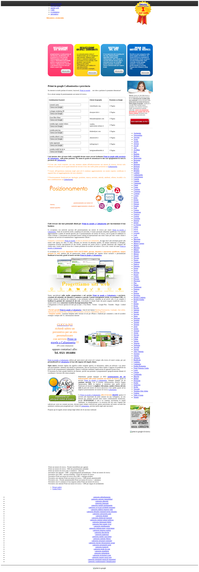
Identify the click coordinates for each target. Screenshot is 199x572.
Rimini (136, 304)
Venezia (136, 343)
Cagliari (136, 173)
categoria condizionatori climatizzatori (102, 562)
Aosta (136, 139)
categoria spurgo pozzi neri (102, 557)
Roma (136, 306)
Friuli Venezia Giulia (141, 368)
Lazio (136, 370)
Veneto (136, 397)
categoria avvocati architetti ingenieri (102, 507)
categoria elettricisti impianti (102, 518)
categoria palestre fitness (102, 539)
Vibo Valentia (138, 352)
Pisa (135, 283)
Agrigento (137, 133)
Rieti (135, 302)
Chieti (136, 185)
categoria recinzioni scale (102, 555)
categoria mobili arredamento (101, 505)
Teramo (136, 325)
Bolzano (137, 166)
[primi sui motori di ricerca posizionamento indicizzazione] (145, 74)
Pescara (136, 279)
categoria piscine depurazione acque (102, 543)
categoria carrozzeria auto (102, 514)
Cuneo (136, 196)
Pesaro (136, 275)
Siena (136, 316)
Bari (135, 152)
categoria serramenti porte (101, 545)
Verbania (137, 345)
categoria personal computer (102, 541)
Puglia (136, 383)
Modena (137, 252)
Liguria (136, 372)
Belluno (136, 156)
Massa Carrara (139, 243)
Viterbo (136, 356)
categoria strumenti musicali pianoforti (102, 559)
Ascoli (136, 146)
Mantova (137, 241)
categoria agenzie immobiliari (102, 499)
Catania (136, 181)
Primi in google (85, 90)
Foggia (136, 206)
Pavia (136, 270)
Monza (136, 254)
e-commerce (55, 12)
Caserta (136, 179)
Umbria (136, 393)
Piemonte (137, 381)
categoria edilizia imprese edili (102, 510)
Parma (136, 268)
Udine (136, 339)
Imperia (136, 221)
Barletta (136, 154)
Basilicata (137, 360)
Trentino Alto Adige (141, 391)
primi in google (56, 4)
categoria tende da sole (102, 549)
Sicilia (136, 387)
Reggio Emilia (139, 300)
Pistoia (136, 285)
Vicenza (136, 354)
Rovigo (136, 308)
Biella (136, 162)
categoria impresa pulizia (102, 530)
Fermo (136, 200)
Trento (136, 333)
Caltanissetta (61, 160)
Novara (136, 258)
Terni (135, 327)
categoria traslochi (101, 547)
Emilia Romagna (140, 366)
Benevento (137, 158)
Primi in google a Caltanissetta (94, 224)
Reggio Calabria (139, 297)
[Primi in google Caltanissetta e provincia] (86, 218)
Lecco (136, 231)
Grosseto (137, 218)
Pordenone (137, 287)
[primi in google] (66, 73)
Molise (136, 379)
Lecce (136, 229)
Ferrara (136, 202)
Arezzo (136, 144)
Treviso (136, 335)
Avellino (137, 150)
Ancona (136, 137)
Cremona (137, 191)
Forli (135, 208)
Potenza (136, 289)
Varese (136, 341)
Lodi (135, 235)
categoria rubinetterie (101, 553)
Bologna (137, 164)
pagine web (55, 8)
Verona (136, 349)
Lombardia (138, 374)
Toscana (137, 389)
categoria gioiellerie (102, 551)
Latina (136, 227)
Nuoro (136, 260)
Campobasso (138, 177)
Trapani (136, 331)
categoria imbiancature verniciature (101, 528)
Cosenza (137, 189)
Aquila (136, 142)
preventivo (54, 14)
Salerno (136, 310)
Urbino (136, 277)
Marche (136, 376)
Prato (135, 291)
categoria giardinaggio (102, 526)
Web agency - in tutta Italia (55, 18)
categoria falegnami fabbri (101, 522)
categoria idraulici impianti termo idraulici (102, 512)
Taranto (136, 322)
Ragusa (136, 293)
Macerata (137, 239)
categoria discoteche (102, 532)
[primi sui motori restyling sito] (119, 73)
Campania (137, 364)
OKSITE (115, 395)
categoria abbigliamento (101, 497)
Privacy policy (57, 487)
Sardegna (137, 385)
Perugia (136, 273)
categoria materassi (102, 534)
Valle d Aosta (138, 395)
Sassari (136, 312)
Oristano (137, 262)
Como (136, 187)
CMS (52, 10)
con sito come (56, 6)
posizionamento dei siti (117, 377)
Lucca (136, 237)
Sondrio (136, 320)
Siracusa (137, 318)
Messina (137, 248)
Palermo (137, 266)
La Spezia (137, 225)
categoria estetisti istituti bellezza (102, 520)
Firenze (136, 204)
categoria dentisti (102, 516)
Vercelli (136, 347)
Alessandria (138, 135)
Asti (135, 148)
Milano (136, 250)
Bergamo (137, 160)
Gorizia (136, 216)
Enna (135, 198)
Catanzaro (137, 183)
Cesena (136, 210)
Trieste (136, 337)
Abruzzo (137, 358)
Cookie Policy (57, 489)
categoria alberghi (101, 501)
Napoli (136, 256)
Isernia (136, 223)
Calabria (137, 362)
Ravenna (137, 295)
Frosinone (137, 212)
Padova (136, 264)
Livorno (136, 233)
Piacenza (137, 281)
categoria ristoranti (101, 503)
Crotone (136, 194)
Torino (136, 329)
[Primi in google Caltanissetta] (86, 292)
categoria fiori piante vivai (101, 524)
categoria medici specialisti (101, 537)
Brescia (136, 169)
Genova (136, 214)
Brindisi (136, 171)
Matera (136, 245)
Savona (136, 314)
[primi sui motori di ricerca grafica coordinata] (92, 74)
